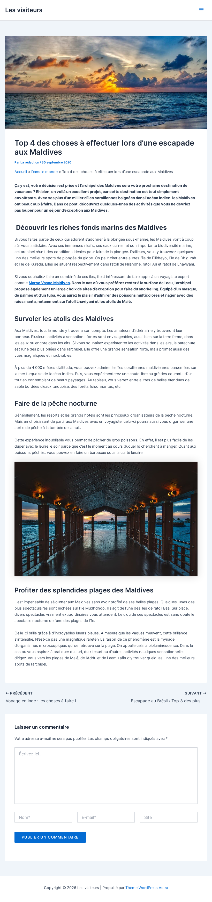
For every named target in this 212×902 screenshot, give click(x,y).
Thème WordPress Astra (146, 887)
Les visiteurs (23, 10)
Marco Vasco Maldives (49, 283)
